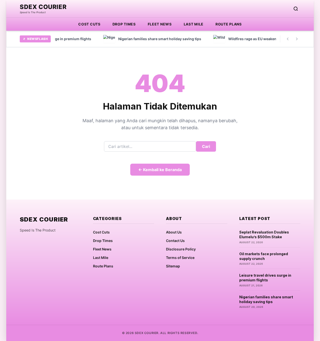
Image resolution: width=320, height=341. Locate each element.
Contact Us (175, 240)
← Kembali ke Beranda (160, 169)
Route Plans (229, 24)
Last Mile (194, 24)
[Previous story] (287, 38)
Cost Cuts (89, 24)
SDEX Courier (43, 7)
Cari (206, 146)
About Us (174, 232)
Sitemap (173, 266)
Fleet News (160, 24)
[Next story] (296, 38)
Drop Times (124, 24)
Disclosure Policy (181, 249)
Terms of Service (180, 257)
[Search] (295, 8)
